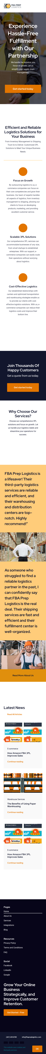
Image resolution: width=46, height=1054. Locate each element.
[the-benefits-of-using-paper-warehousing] (23, 774)
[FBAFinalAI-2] (13, 4)
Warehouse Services (16, 799)
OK (37, 1049)
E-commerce (12, 749)
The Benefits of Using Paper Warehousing (21, 805)
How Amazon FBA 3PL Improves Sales (19, 754)
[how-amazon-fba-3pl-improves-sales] (23, 723)
